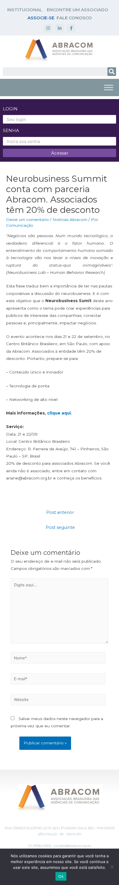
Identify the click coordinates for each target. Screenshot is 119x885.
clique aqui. (59, 413)
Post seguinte (60, 527)
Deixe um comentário (27, 219)
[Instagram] (48, 28)
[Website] (58, 700)
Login (10, 108)
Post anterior (60, 512)
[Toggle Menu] (108, 87)
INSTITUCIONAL (24, 9)
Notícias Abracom (70, 219)
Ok (61, 876)
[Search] (111, 71)
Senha (11, 130)
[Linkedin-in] (59, 28)
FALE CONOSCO (74, 18)
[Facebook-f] (71, 28)
